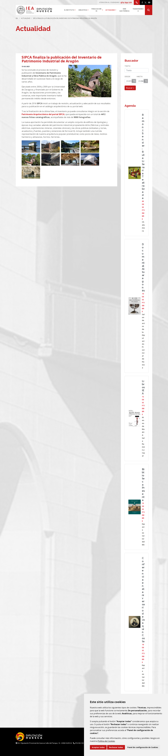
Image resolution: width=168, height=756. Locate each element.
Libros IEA (143, 387)
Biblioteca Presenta (143, 485)
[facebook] (142, 2)
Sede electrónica (124, 10)
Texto (127, 66)
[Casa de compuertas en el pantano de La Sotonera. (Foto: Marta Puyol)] (31, 146)
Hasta (139, 76)
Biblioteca (84, 10)
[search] (148, 10)
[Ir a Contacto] (137, 2)
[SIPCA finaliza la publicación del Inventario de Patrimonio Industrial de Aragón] (89, 81)
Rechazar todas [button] (116, 747)
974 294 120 (126, 2)
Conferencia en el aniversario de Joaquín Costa (143, 600)
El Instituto (70, 10)
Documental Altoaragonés (143, 267)
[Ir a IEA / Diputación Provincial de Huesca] (34, 10)
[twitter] (145, 2)
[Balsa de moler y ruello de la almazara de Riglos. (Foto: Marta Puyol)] (90, 146)
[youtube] (149, 2)
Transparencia (138, 10)
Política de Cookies (106, 741)
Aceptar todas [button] (98, 747)
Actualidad (112, 10)
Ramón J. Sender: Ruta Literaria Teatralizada (143, 156)
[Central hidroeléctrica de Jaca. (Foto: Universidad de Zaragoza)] (90, 159)
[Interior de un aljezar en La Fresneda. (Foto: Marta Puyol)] (70, 159)
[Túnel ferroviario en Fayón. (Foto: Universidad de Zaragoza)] (31, 172)
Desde (127, 76)
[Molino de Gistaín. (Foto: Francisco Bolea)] (31, 159)
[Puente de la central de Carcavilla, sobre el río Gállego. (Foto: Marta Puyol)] (70, 146)
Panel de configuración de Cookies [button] (142, 747)
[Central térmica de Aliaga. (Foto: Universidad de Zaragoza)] (50, 146)
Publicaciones (98, 10)
